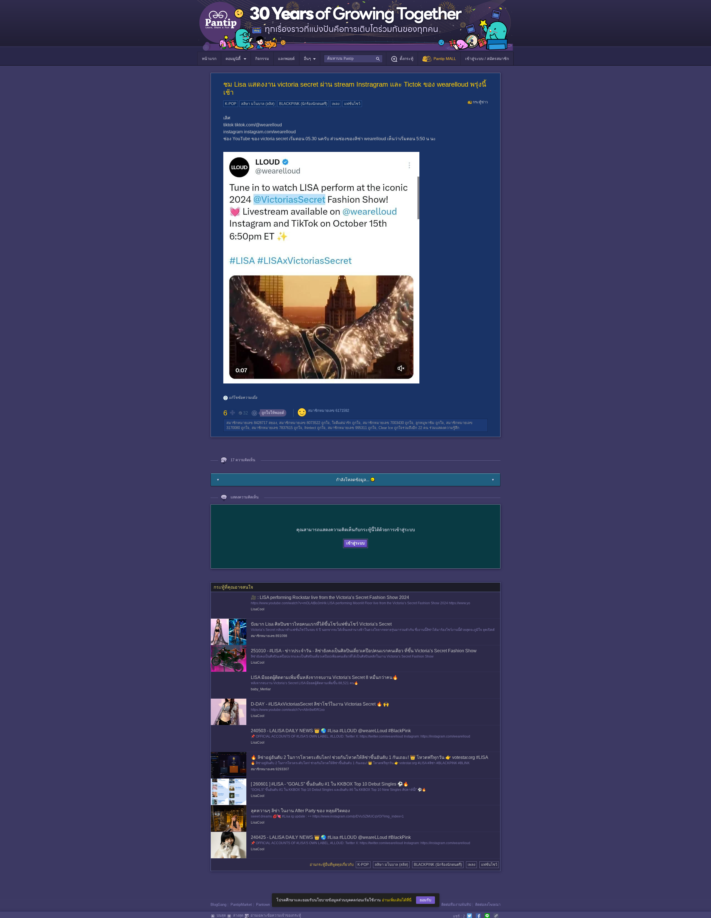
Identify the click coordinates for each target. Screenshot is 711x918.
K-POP (230, 104)
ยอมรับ (425, 900)
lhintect (310, 428)
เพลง (335, 104)
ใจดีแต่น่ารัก (341, 423)
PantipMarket (241, 904)
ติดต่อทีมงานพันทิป (456, 904)
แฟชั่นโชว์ (352, 104)
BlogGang (218, 904)
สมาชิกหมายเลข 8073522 (299, 423)
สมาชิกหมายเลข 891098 (269, 636)
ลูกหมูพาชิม (424, 423)
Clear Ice (386, 428)
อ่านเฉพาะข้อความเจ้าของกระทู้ (276, 915)
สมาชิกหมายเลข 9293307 (270, 769)
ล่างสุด (238, 915)
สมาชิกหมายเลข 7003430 (383, 423)
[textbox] (353, 58)
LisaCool (257, 609)
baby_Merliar (261, 689)
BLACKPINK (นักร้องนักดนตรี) (303, 104)
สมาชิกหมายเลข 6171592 (328, 410)
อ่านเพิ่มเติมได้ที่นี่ (397, 900)
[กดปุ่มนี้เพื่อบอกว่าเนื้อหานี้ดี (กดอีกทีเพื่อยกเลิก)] (232, 412)
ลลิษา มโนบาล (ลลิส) (257, 104)
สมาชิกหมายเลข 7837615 (272, 428)
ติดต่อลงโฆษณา (487, 904)
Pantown (263, 904)
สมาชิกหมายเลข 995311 (347, 428)
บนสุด (221, 915)
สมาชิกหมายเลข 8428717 (246, 423)
